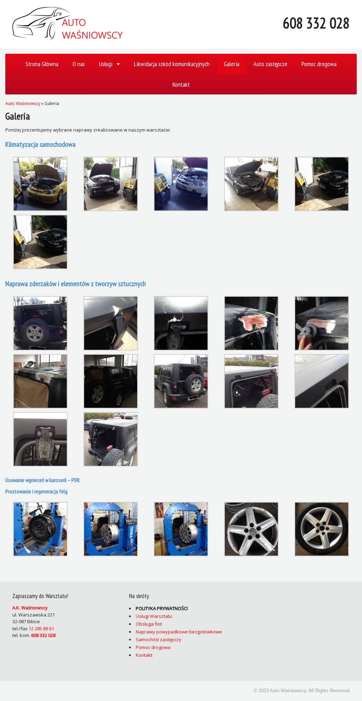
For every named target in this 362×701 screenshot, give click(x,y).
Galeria (231, 64)
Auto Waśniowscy (22, 103)
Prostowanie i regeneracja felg (37, 491)
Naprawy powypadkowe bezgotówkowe (179, 631)
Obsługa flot (149, 624)
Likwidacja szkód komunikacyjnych (172, 64)
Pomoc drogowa (319, 64)
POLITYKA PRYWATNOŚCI (162, 608)
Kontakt (181, 84)
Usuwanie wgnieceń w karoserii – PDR (42, 479)
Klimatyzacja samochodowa (40, 144)
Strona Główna (41, 64)
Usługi (105, 64)
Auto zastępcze (270, 64)
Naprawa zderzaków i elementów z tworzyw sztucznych (75, 283)
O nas (78, 64)
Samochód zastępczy (158, 639)
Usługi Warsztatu (154, 616)
